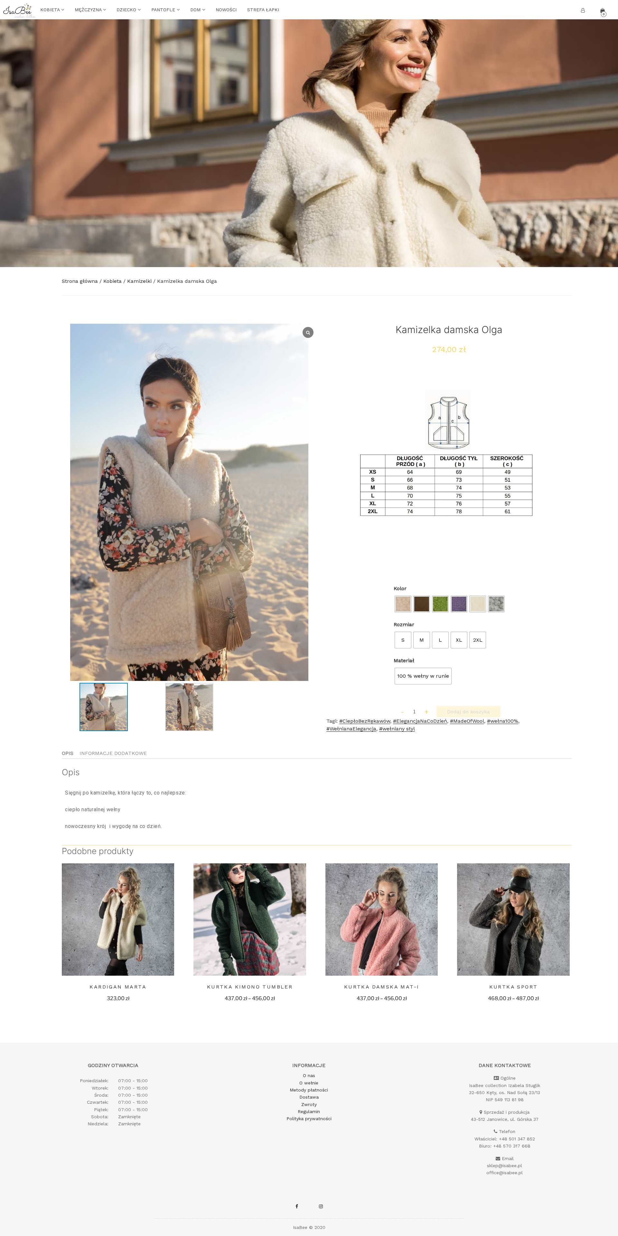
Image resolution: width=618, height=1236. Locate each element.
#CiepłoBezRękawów (364, 721)
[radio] (403, 604)
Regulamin (309, 1111)
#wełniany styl (397, 729)
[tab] (67, 753)
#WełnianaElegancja (351, 729)
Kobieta (50, 9)
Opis (67, 753)
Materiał (404, 660)
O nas (309, 1075)
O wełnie (308, 1082)
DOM (196, 9)
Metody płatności (309, 1089)
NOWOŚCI (226, 9)
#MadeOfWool (467, 721)
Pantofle (164, 9)
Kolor (400, 588)
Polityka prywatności (309, 1118)
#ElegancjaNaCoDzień (420, 721)
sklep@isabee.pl (504, 1165)
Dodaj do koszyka (468, 712)
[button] (185, 677)
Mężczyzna (89, 9)
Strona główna (80, 281)
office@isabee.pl (504, 1172)
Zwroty (309, 1104)
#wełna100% (502, 721)
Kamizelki (139, 281)
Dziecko (127, 9)
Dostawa (309, 1097)
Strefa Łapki (263, 9)
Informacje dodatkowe (113, 753)
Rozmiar (404, 624)
